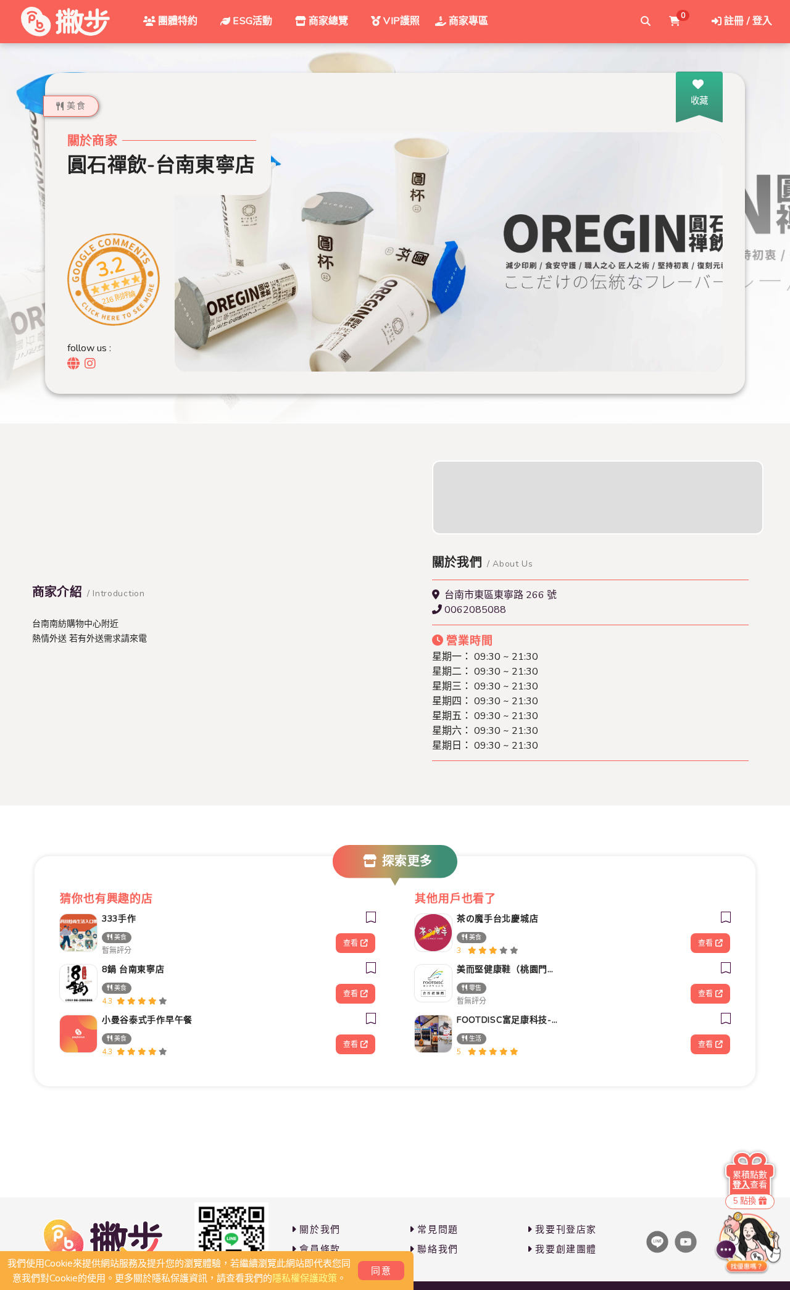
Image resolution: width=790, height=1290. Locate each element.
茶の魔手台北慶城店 (497, 919)
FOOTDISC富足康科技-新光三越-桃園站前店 (508, 1020)
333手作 (119, 919)
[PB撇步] (65, 21)
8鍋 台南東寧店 (133, 969)
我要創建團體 (566, 1249)
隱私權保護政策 (304, 1278)
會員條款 (319, 1249)
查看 (350, 943)
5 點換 (744, 1201)
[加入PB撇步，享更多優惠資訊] (231, 1239)
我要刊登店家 (566, 1229)
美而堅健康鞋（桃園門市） (508, 969)
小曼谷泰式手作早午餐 (147, 1020)
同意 (381, 1271)
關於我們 (319, 1229)
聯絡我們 (437, 1249)
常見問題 (437, 1229)
